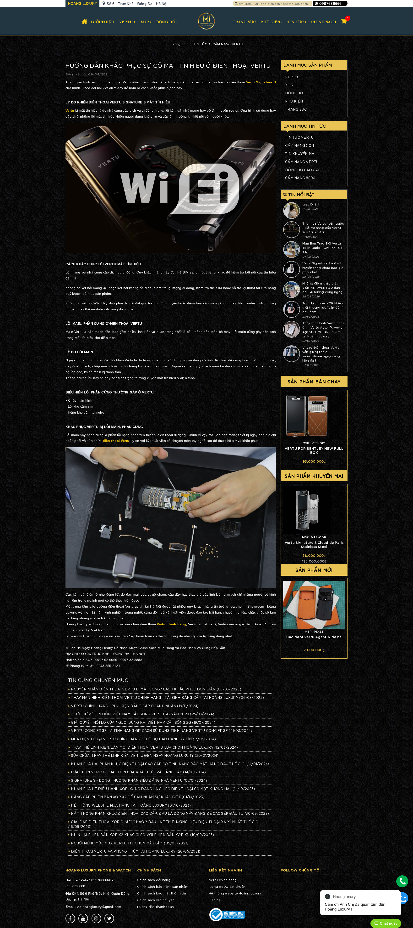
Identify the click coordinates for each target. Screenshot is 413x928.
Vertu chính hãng (223, 880)
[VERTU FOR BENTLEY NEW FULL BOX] (314, 416)
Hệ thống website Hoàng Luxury (235, 893)
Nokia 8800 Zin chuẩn (227, 886)
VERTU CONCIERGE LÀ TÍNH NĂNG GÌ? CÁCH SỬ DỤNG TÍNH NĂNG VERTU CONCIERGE (161, 730)
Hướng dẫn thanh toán (155, 907)
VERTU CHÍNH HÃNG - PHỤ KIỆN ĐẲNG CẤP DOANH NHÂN (135, 706)
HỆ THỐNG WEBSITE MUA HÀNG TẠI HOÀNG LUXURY (131, 805)
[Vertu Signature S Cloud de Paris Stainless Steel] (314, 510)
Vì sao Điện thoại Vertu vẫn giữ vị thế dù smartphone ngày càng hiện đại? (321, 354)
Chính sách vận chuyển (155, 900)
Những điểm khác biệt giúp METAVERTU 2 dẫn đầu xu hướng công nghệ (322, 287)
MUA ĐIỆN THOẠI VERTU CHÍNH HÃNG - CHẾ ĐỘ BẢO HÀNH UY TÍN (143, 739)
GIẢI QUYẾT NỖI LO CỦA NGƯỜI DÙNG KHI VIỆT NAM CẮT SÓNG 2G (143, 722)
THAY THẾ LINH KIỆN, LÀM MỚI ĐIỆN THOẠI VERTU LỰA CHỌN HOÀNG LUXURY (154, 747)
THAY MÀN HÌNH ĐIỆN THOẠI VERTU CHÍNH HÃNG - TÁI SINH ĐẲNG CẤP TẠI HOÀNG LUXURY (167, 697)
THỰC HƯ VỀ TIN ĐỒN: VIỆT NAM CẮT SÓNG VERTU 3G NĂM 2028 (142, 714)
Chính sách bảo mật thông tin (161, 893)
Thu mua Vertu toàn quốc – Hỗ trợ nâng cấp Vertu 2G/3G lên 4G (323, 227)
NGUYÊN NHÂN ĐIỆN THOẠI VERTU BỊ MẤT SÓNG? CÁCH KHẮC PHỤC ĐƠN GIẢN (156, 689)
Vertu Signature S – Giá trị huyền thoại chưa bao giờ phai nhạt (323, 267)
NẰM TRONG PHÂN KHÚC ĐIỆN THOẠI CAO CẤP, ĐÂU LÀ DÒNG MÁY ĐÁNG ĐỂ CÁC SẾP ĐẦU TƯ (170, 813)
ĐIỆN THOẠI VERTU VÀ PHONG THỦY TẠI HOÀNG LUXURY (135, 851)
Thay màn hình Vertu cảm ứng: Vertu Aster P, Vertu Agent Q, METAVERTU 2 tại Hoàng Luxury (323, 329)
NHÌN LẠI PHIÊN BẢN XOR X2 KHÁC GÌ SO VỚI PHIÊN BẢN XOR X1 (142, 834)
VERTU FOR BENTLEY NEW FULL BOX (314, 450)
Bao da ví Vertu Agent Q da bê (314, 636)
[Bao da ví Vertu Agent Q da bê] (314, 605)
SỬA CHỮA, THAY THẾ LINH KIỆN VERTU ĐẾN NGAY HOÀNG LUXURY (144, 755)
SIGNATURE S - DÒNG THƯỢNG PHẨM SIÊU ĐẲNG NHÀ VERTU (139, 780)
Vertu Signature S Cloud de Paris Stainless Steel (314, 544)
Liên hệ (215, 900)
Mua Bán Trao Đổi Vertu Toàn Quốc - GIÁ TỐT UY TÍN (322, 247)
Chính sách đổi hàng (153, 880)
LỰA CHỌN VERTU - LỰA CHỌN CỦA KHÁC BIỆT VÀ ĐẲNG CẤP (138, 772)
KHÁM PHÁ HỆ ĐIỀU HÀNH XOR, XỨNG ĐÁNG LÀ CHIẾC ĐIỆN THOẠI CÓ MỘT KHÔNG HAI (163, 788)
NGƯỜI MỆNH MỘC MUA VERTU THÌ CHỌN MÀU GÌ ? (130, 843)
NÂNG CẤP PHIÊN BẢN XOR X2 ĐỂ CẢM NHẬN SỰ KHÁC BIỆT (137, 797)
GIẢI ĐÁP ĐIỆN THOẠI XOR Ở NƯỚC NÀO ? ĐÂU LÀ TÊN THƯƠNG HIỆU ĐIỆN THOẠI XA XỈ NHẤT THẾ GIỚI (164, 824)
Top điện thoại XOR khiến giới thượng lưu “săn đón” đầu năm (322, 307)
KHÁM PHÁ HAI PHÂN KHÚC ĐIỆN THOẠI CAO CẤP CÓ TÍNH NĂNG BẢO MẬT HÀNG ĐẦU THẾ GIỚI (170, 764)
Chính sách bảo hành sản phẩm (162, 886)
